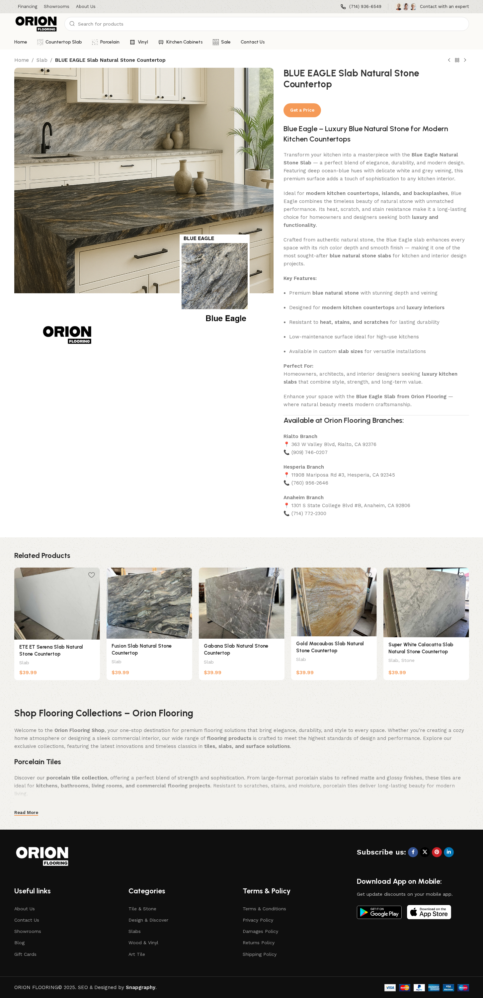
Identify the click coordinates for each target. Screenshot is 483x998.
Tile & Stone (142, 908)
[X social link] (425, 852)
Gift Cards (25, 954)
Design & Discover (148, 920)
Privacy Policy (258, 920)
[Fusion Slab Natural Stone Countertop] (149, 603)
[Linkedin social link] (449, 852)
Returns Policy (259, 942)
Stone (408, 660)
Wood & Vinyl (143, 942)
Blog (19, 942)
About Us (24, 908)
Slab (42, 60)
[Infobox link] (361, 7)
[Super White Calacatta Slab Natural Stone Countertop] (426, 602)
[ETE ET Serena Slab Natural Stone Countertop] (57, 604)
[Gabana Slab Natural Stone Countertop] (241, 603)
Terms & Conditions (264, 908)
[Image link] (379, 912)
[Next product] (465, 60)
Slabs (134, 931)
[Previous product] (449, 60)
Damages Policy (260, 931)
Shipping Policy (260, 954)
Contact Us (26, 920)
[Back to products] (457, 60)
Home (21, 60)
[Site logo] (36, 24)
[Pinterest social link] (437, 852)
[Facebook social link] (413, 852)
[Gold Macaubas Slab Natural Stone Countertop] (334, 602)
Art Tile (136, 954)
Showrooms (27, 931)
